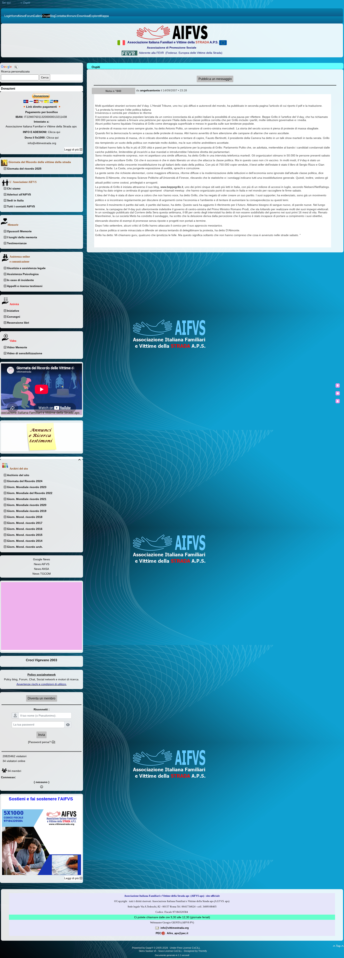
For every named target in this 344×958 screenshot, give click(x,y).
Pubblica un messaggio (215, 79)
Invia (41, 734)
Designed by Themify (195, 951)
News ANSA (41, 568)
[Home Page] (172, 32)
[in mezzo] (337, 393)
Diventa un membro (41, 698)
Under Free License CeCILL (185, 947)
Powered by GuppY (143, 947)
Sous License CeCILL (170, 951)
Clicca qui (54, 132)
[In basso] (337, 401)
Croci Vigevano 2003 (41, 660)
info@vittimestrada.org (42, 143)
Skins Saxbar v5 (147, 951)
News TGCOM (41, 573)
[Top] (337, 385)
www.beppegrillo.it (171, 186)
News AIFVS (41, 564)
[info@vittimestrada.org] (157, 927)
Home (16, 2)
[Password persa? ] (41, 742)
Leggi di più (72, 149)
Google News (41, 559)
